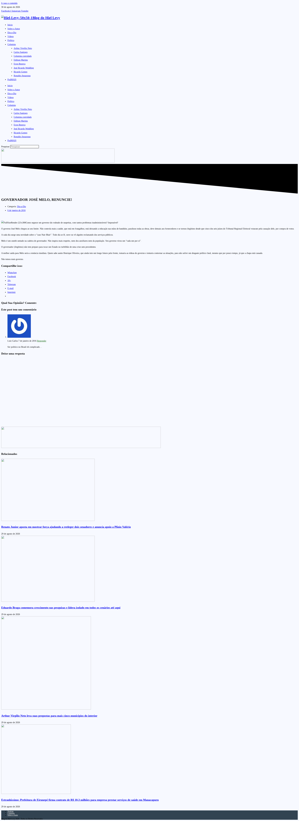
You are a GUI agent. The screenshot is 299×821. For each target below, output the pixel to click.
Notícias (10, 811)
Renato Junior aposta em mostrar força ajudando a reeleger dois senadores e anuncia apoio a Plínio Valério (66, 526)
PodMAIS (11, 79)
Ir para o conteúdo (9, 3)
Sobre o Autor (13, 29)
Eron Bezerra (19, 64)
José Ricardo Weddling (24, 68)
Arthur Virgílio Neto (23, 48)
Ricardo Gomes (20, 72)
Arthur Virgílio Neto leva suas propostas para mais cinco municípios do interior (49, 715)
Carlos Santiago (21, 52)
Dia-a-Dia (11, 32)
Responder (41, 341)
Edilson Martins (21, 60)
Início (10, 25)
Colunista (11, 44)
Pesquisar (5, 146)
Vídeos (10, 36)
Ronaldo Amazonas (22, 76)
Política (10, 40)
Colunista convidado (23, 56)
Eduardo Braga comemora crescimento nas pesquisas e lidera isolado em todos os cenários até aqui (60, 607)
